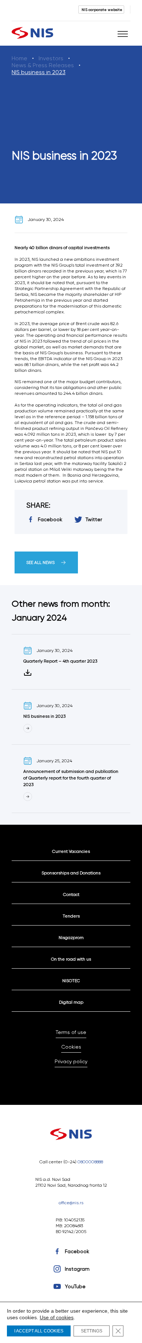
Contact (71, 894)
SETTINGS (91, 1331)
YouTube (75, 1286)
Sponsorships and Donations (71, 872)
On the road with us (71, 959)
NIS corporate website (102, 9)
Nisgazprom (71, 937)
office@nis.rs (71, 1202)
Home (19, 58)
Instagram (77, 1269)
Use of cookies (57, 1317)
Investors (51, 58)
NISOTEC (71, 980)
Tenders (71, 916)
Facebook (77, 1251)
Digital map (71, 1002)
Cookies (71, 1047)
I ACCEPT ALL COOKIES (38, 1331)
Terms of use (71, 1032)
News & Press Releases (43, 65)
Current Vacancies (71, 851)
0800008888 (90, 1161)
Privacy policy (71, 1061)
